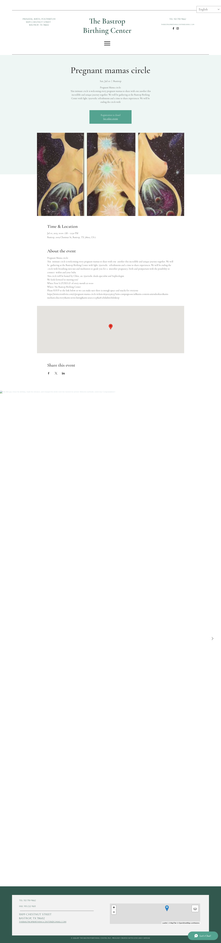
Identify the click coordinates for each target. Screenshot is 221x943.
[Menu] (107, 43)
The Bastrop (107, 21)
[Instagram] (177, 28)
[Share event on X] (56, 373)
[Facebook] (173, 28)
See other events (110, 118)
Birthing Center (107, 30)
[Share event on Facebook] (48, 373)
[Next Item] (212, 638)
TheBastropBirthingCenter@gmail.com (177, 24)
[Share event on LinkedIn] (63, 373)
